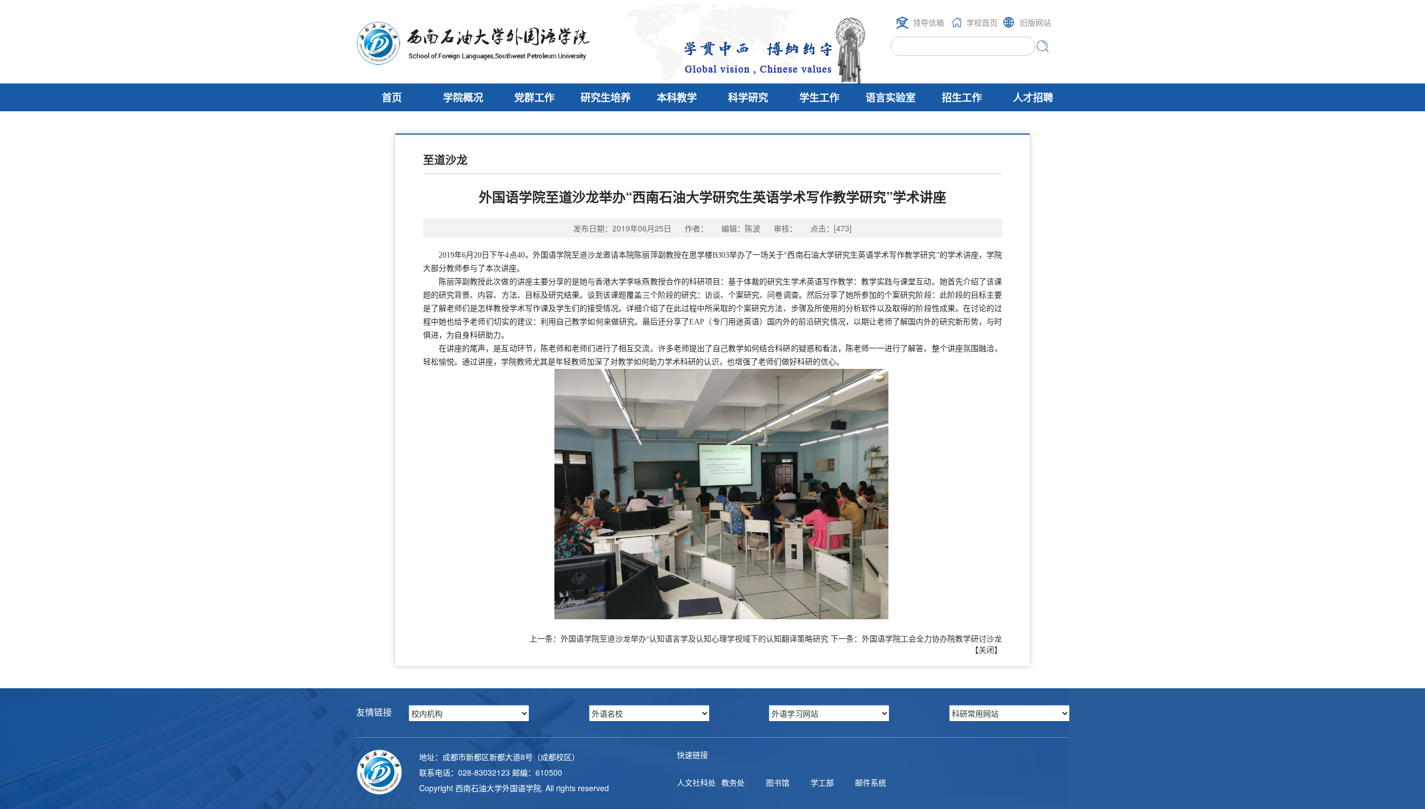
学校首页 (982, 22)
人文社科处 (696, 782)
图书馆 (777, 782)
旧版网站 (1035, 22)
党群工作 (534, 97)
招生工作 (962, 97)
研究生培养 (606, 97)
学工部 (822, 782)
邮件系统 (870, 782)
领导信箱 (928, 22)
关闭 (986, 649)
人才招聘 (1033, 97)
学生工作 (819, 97)
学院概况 (463, 97)
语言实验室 (891, 97)
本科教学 (677, 97)
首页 (392, 97)
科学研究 (748, 97)
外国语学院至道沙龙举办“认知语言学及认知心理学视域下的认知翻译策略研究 (694, 638)
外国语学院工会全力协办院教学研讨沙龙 (932, 638)
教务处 (733, 782)
